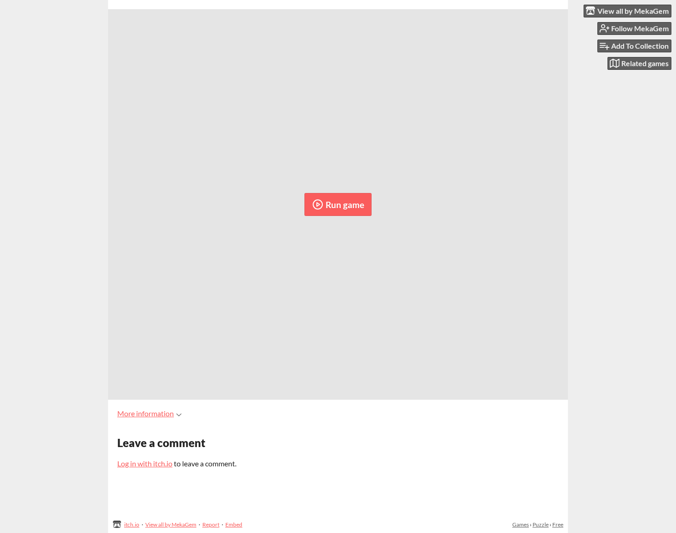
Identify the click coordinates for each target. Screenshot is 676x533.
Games (520, 524)
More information (145, 413)
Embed (233, 524)
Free (557, 524)
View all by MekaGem (170, 524)
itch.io (131, 524)
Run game (345, 204)
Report (210, 524)
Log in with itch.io (144, 463)
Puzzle (541, 524)
